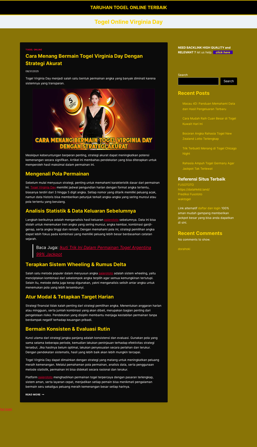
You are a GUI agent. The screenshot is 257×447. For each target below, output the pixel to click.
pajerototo (111, 219)
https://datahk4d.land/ (194, 189)
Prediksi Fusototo (190, 194)
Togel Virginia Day (43, 187)
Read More (35, 394)
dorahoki (184, 249)
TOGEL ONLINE (34, 49)
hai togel (6, 409)
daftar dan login (209, 208)
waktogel (184, 199)
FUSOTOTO (186, 184)
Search (183, 75)
